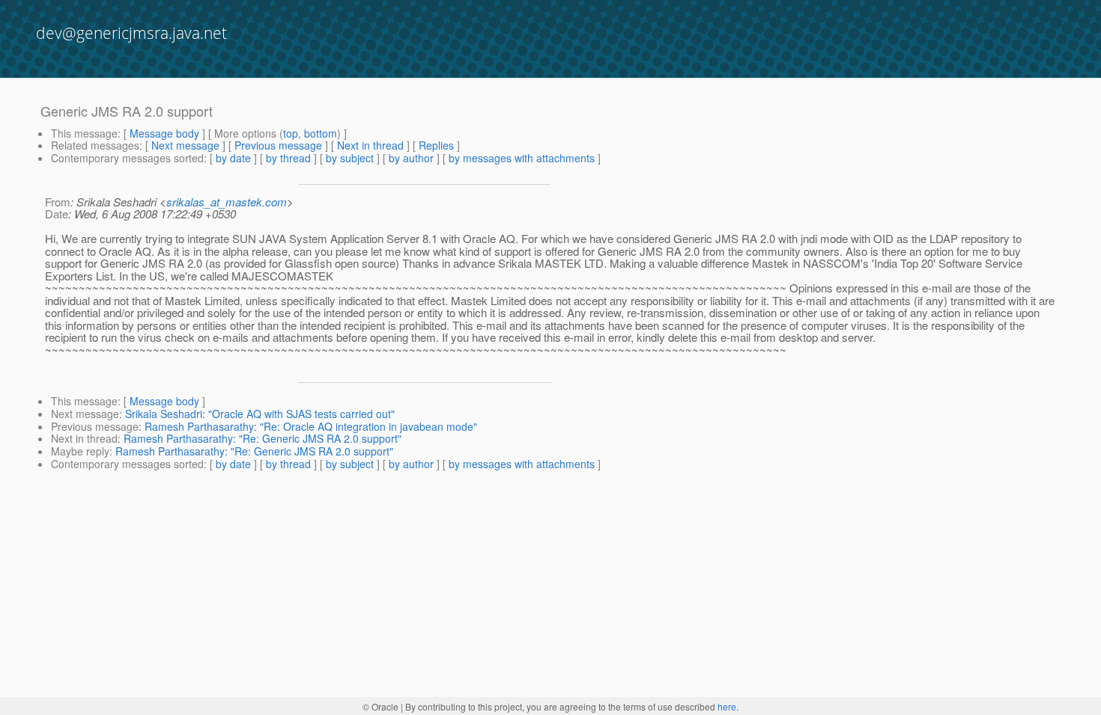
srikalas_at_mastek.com (226, 201)
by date (233, 157)
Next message (185, 145)
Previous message (278, 145)
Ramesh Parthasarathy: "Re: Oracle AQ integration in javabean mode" (311, 426)
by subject (350, 157)
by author (411, 157)
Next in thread (370, 145)
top (290, 133)
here (727, 706)
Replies (436, 145)
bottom (320, 133)
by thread (288, 157)
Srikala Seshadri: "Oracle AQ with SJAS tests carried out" (260, 413)
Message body (164, 133)
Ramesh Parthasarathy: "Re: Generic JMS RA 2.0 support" (262, 438)
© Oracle (380, 706)
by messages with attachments (522, 157)
